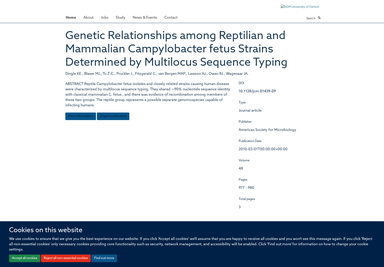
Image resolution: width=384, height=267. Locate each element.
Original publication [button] (113, 116)
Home (71, 18)
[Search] (319, 18)
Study (120, 18)
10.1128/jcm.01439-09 (257, 91)
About (88, 18)
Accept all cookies (24, 258)
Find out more (104, 258)
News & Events (145, 18)
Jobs (104, 18)
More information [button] (80, 116)
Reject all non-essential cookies (66, 258)
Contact (171, 18)
